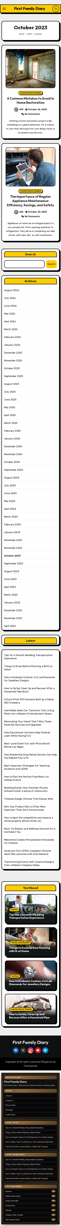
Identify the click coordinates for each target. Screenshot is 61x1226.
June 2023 (10, 579)
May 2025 (9, 407)
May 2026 (9, 313)
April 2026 (10, 321)
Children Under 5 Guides (14, 1215)
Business (8, 1191)
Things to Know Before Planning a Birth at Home (29, 949)
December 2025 (13, 352)
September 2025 (13, 376)
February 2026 (12, 337)
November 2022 (13, 618)
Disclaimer (9, 1110)
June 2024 (10, 493)
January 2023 (12, 602)
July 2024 (10, 485)
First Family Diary (29, 8)
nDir (21, 109)
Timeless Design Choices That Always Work (28, 798)
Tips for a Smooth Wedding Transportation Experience (26, 916)
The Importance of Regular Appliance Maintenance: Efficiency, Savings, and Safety (30, 200)
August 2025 (11, 384)
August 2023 (11, 571)
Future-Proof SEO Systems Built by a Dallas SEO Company (26, 1146)
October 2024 (12, 462)
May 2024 (9, 501)
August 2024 (11, 477)
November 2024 (13, 454)
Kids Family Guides (12, 1219)
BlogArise (47, 1061)
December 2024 (13, 446)
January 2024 (12, 532)
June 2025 (10, 399)
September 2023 (13, 563)
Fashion (15, 976)
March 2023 (11, 594)
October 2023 (12, 555)
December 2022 (13, 610)
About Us (8, 1095)
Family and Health (20, 943)
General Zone (10, 1205)
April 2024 (10, 509)
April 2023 (10, 587)
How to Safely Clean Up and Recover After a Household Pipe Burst (29, 1017)
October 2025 (12, 368)
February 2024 (12, 524)
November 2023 (13, 548)
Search (30, 254)
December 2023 (13, 540)
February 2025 (12, 430)
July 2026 (10, 298)
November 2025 (13, 360)
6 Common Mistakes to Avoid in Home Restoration (30, 100)
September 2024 (13, 469)
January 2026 (12, 345)
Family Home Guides (30, 93)
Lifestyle (8, 1210)
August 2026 (11, 290)
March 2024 (11, 516)
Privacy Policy (10, 1105)
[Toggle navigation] (4, 8)
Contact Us (9, 1100)
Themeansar (30, 1066)
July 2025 (10, 391)
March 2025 (11, 423)
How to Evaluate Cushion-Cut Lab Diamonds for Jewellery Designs (30, 982)
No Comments (32, 114)
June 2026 (10, 306)
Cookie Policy (10, 1114)
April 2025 (10, 415)
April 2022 (10, 626)
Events (14, 909)
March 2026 (11, 329)
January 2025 (12, 438)
